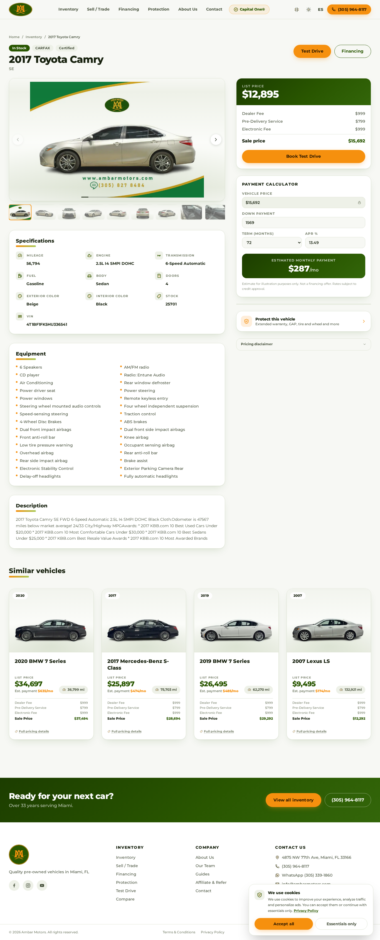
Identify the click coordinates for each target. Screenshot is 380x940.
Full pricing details (34, 731)
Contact (214, 9)
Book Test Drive (303, 156)
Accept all (283, 923)
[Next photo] (216, 139)
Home (14, 37)
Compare (125, 899)
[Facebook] (14, 885)
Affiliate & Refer (211, 882)
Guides (202, 874)
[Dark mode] (308, 9)
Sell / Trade (98, 9)
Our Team (205, 865)
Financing (129, 9)
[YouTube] (42, 885)
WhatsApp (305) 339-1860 (307, 875)
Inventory (68, 9)
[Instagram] (28, 885)
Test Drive (312, 51)
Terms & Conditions (179, 932)
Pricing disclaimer (257, 344)
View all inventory (293, 800)
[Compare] (296, 9)
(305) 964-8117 (348, 800)
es (320, 9)
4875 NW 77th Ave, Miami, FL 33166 (316, 857)
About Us (187, 9)
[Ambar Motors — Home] (20, 9)
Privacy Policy (212, 932)
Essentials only (341, 923)
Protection (158, 9)
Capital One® (252, 9)
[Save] (73, 598)
